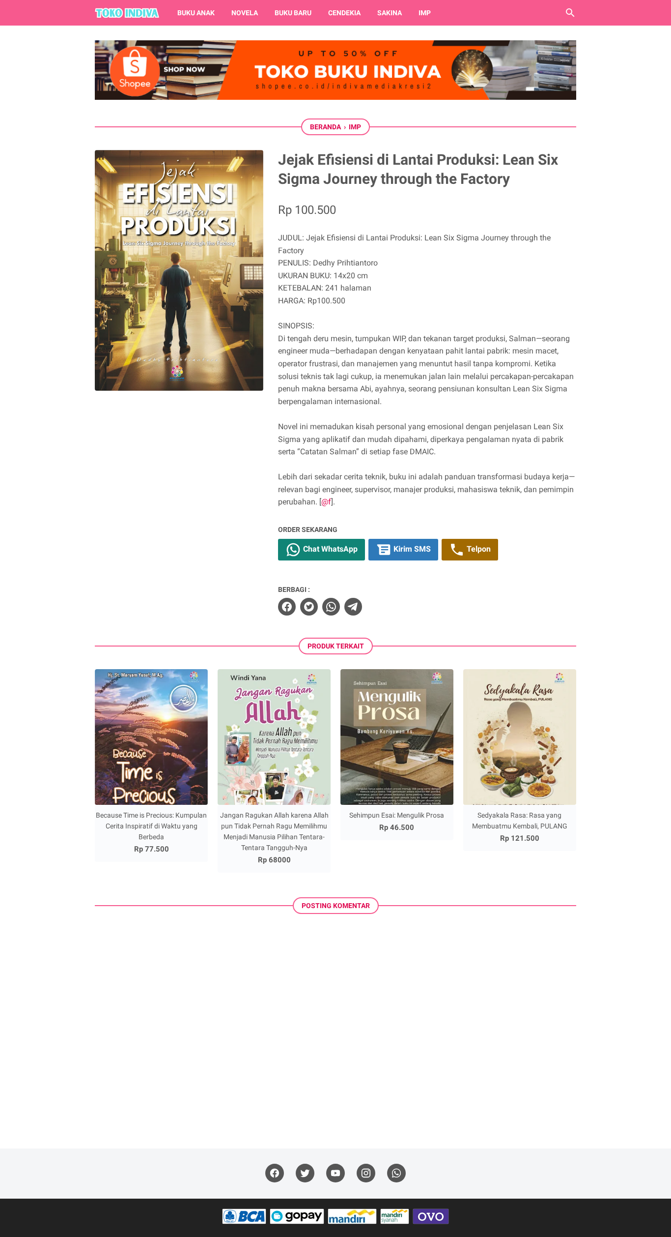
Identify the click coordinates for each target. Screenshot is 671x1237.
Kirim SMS (411, 549)
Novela (244, 13)
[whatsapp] (331, 607)
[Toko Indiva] (127, 13)
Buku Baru (293, 13)
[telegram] (353, 607)
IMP (425, 13)
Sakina (389, 13)
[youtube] (335, 1173)
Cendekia (344, 13)
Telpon (478, 549)
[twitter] (309, 607)
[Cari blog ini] (570, 13)
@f (326, 501)
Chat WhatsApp (329, 549)
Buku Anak (196, 13)
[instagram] (366, 1173)
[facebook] (287, 607)
